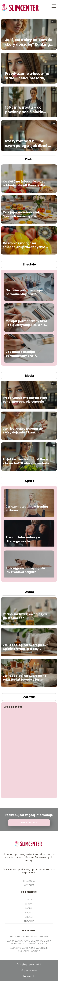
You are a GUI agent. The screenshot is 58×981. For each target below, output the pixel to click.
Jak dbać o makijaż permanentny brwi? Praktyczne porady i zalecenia (21, 354)
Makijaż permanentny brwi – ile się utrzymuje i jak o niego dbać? (27, 323)
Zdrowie (29, 697)
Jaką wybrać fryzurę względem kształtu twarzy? (29, 949)
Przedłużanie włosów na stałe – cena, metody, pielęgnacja (27, 75)
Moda (29, 375)
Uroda (29, 592)
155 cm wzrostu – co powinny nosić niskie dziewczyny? (24, 109)
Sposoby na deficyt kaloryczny (29, 936)
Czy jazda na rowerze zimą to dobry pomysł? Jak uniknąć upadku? (29, 942)
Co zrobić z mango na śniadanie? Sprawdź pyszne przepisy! (24, 245)
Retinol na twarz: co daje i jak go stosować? (25, 616)
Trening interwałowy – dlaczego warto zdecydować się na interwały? (23, 539)
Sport (29, 481)
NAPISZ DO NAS (29, 822)
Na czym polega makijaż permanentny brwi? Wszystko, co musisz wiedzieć (25, 292)
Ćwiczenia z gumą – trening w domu (27, 508)
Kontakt (29, 885)
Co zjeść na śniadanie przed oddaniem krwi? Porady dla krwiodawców (24, 183)
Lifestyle (29, 264)
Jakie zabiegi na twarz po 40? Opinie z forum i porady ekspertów (25, 647)
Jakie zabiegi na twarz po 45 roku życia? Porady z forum (25, 677)
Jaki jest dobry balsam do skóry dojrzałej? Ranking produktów (28, 42)
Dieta (29, 159)
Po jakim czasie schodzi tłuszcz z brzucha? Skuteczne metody (27, 461)
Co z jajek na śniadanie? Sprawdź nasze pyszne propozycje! (21, 214)
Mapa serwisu (29, 970)
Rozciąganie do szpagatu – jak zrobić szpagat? (26, 570)
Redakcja (29, 881)
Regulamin (29, 976)
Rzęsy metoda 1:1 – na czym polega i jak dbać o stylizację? (28, 143)
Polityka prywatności (29, 964)
